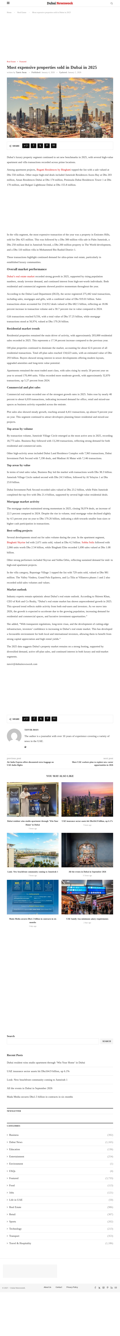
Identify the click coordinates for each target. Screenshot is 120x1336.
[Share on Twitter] (40, 145)
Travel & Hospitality (61, 1243)
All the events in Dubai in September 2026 (87, 872)
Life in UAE (61, 1199)
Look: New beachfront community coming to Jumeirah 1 (32, 872)
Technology (61, 1228)
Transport (61, 1235)
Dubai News (61, 1142)
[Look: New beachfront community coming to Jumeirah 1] (33, 850)
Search (11, 1036)
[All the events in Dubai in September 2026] (87, 850)
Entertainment (61, 1156)
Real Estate (21, 12)
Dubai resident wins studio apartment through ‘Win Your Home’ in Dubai (46, 1062)
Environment (61, 1163)
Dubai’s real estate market (21, 276)
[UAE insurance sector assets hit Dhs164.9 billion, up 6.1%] (87, 799)
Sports (61, 1221)
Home (9, 12)
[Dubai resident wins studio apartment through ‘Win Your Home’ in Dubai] (33, 799)
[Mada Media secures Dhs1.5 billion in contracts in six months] (33, 897)
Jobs (61, 1192)
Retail (61, 1214)
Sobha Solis (88, 542)
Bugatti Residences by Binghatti (54, 169)
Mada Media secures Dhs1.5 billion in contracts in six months (40, 1096)
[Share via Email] (53, 145)
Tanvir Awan (21, 72)
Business (61, 1134)
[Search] (111, 3)
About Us (47, 1287)
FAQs (61, 1171)
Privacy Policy (72, 1287)
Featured (61, 1178)
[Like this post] (27, 145)
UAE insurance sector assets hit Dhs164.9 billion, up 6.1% (87, 821)
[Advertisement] (60, 38)
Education (61, 1149)
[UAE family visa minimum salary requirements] (87, 897)
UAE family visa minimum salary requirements (87, 919)
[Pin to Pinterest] (47, 145)
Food (61, 1185)
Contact (59, 1287)
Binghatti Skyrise (16, 542)
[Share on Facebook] (33, 145)
